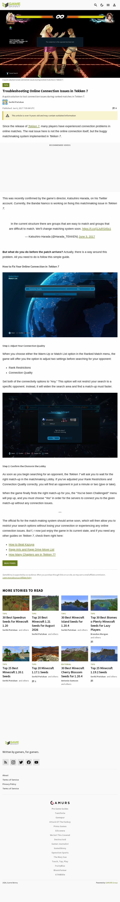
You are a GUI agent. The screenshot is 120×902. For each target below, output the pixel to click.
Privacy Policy (9, 784)
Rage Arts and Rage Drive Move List (31, 549)
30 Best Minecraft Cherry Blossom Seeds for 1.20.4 (72, 672)
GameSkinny (60, 848)
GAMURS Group (111, 882)
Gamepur (60, 817)
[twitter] (21, 762)
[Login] (114, 5)
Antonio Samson (69, 680)
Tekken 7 (33, 126)
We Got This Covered (60, 835)
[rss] (5, 762)
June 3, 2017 (87, 236)
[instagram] (13, 762)
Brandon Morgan (99, 634)
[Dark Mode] (102, 5)
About (5, 775)
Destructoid (60, 839)
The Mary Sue (60, 857)
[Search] (95, 5)
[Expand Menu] (108, 5)
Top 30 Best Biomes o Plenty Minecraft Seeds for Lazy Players (104, 623)
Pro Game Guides (60, 808)
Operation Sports (60, 852)
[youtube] (36, 762)
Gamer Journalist (60, 843)
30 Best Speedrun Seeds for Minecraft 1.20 (15, 621)
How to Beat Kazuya (21, 544)
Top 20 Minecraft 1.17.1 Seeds (43, 670)
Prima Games (60, 826)
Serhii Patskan (10, 630)
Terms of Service (10, 779)
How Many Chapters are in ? (32, 554)
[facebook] (28, 762)
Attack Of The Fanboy (60, 821)
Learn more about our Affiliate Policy (16, 577)
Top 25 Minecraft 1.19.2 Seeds (102, 670)
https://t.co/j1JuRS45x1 (96, 228)
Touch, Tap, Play (60, 861)
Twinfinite (60, 813)
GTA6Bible (60, 874)
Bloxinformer (60, 870)
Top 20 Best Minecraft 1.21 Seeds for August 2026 (43, 623)
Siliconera (60, 830)
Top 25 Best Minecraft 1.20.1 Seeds (12, 672)
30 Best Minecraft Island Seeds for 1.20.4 (72, 621)
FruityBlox (60, 865)
